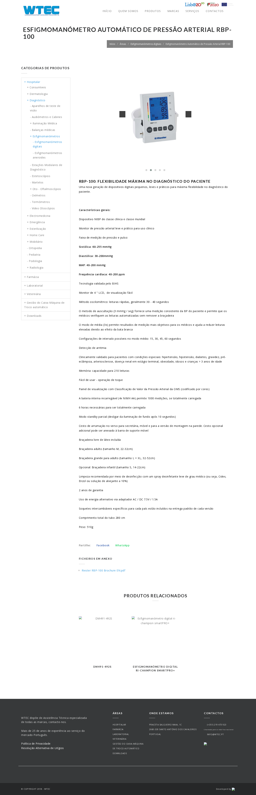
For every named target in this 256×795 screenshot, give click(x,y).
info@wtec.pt (215, 734)
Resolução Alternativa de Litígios (42, 748)
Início (107, 11)
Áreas (123, 44)
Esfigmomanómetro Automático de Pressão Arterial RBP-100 (198, 44)
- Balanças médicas (42, 130)
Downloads (120, 753)
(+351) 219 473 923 (216, 724)
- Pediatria (33, 254)
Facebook (103, 545)
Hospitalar (119, 724)
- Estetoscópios (40, 176)
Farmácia (118, 729)
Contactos (215, 11)
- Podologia (34, 261)
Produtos (153, 11)
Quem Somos (128, 11)
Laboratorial (121, 734)
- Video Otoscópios (42, 208)
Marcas (173, 11)
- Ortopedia (34, 248)
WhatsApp (122, 545)
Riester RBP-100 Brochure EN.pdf (103, 570)
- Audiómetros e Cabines (46, 117)
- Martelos (36, 182)
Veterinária (120, 738)
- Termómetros (40, 202)
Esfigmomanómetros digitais (146, 44)
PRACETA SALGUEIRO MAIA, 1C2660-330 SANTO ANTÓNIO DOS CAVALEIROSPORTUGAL (173, 729)
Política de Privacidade (36, 743)
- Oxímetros (38, 195)
